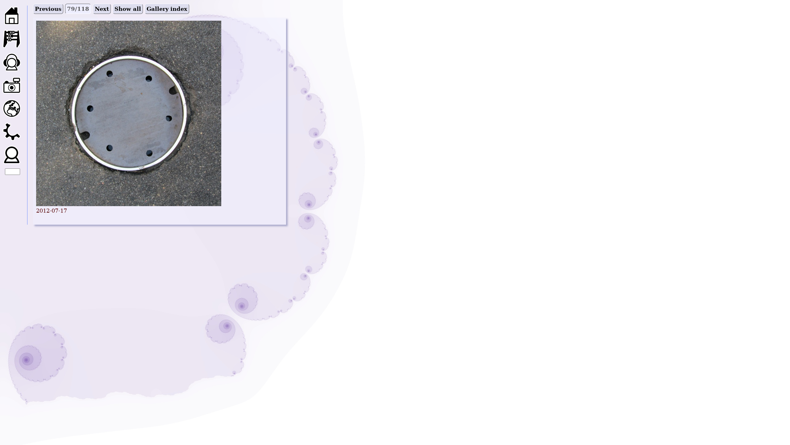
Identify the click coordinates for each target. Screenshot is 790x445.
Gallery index (167, 9)
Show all (127, 9)
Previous (48, 9)
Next (102, 9)
